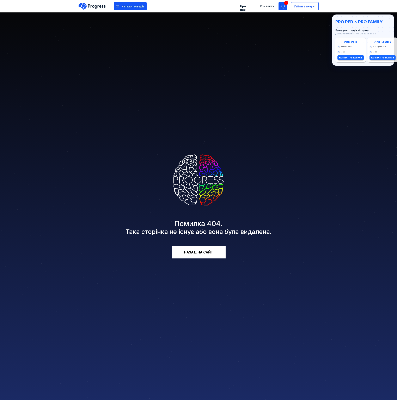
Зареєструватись (350, 57)
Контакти (267, 6)
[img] (92, 6)
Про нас (243, 7)
